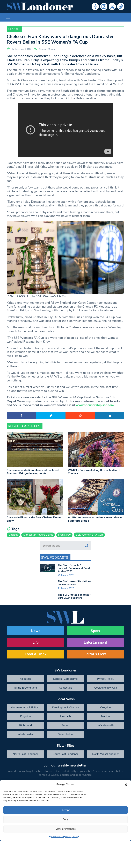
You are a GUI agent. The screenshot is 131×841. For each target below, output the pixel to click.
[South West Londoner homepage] (40, 6)
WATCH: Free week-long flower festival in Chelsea (94, 471)
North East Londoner (25, 754)
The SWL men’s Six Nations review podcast (74, 583)
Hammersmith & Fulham (25, 707)
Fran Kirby (64, 535)
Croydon (105, 707)
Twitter (112, 6)
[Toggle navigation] (8, 17)
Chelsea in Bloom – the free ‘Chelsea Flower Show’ (34, 519)
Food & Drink (35, 654)
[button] (126, 784)
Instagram (103, 6)
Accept (66, 810)
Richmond (25, 725)
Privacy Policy (71, 836)
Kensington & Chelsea (65, 707)
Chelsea (13, 535)
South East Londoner (65, 754)
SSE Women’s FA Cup (89, 535)
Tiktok (120, 6)
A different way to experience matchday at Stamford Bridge (95, 519)
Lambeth (65, 716)
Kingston (25, 716)
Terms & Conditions (25, 688)
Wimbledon (65, 734)
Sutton (65, 725)
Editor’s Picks (95, 654)
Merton (105, 716)
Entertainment (95, 642)
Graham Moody (47, 49)
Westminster (25, 734)
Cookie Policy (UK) (105, 688)
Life (36, 642)
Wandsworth (106, 725)
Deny (65, 819)
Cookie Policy (57, 836)
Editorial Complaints (65, 679)
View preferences (66, 829)
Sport (13, 29)
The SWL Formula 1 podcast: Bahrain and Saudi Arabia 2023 (74, 568)
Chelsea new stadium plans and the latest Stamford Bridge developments (33, 471)
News (35, 630)
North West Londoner (105, 754)
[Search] (86, 545)
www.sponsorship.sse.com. (95, 405)
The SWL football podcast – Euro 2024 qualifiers (74, 596)
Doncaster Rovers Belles (38, 535)
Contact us (65, 688)
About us (25, 679)
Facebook (95, 6)
